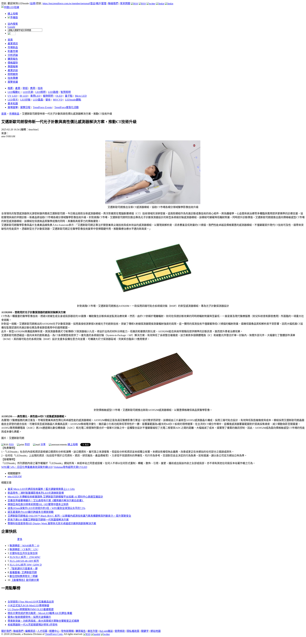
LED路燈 (53, 92)
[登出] (92, 3)
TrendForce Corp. (54, 634)
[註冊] (32, 3)
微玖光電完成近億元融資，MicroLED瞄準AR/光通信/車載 (40, 613)
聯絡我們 (113, 3)
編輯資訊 (30, 631)
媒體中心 (54, 631)
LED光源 (28, 92)
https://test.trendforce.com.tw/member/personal (66, 3)
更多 (19, 539)
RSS (11, 444)
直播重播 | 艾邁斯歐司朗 (23, 572)
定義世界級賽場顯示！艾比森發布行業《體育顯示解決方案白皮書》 (46, 500)
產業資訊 (13, 43)
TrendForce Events (42, 107)
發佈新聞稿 (67, 631)
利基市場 (13, 51)
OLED (58, 96)
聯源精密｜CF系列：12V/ (24, 549)
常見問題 (125, 3)
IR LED (24, 96)
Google (11, 26)
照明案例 (13, 74)
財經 (25, 88)
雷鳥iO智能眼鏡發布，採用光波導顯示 (29, 617)
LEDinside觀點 (73, 99)
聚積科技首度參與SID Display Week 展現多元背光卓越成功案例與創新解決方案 (52, 523)
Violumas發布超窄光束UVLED (70, 467)
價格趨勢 (13, 62)
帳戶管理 (101, 3)
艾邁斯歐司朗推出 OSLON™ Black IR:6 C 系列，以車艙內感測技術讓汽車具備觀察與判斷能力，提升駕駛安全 (69, 515)
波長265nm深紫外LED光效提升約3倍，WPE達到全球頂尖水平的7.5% (46, 508)
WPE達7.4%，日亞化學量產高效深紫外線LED (27, 467)
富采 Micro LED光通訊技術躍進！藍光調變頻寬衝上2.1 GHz (41, 489)
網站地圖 (155, 631)
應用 (32, 88)
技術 (40, 88)
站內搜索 (13, 23)
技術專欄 (13, 78)
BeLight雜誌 (106, 631)
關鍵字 (145, 631)
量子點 (69, 96)
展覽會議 (13, 81)
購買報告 (13, 59)
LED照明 (40, 92)
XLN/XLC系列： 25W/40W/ (25, 557)
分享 (43, 444)
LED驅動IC (14, 92)
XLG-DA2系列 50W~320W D (26, 564)
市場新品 (13, 47)
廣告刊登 (92, 631)
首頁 (10, 39)
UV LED (12, 96)
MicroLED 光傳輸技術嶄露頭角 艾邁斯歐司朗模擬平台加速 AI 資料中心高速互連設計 (55, 496)
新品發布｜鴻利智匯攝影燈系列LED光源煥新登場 (36, 492)
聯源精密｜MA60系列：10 (24, 545)
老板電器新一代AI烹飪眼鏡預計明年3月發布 (33, 624)
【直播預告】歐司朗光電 (25, 580)
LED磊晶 (38, 99)
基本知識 (13, 103)
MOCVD (58, 99)
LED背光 (13, 99)
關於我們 (6, 631)
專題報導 (13, 66)
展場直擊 (13, 107)
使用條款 (120, 631)
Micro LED (81, 96)
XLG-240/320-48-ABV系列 (24, 561)
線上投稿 (13, 13)
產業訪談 (13, 70)
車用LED (35, 96)
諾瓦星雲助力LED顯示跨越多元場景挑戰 (31, 512)
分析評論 (13, 55)
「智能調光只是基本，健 (24, 568)
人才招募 (42, 631)
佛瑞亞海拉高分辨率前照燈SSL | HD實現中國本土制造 (38, 504)
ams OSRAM (15, 476)
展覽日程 (25, 107)
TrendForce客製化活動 (66, 107)
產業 (17, 88)
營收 (48, 99)
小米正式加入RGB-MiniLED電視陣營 (28, 605)
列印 (27, 444)
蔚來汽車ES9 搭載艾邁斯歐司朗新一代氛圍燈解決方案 (38, 519)
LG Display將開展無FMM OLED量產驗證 (31, 609)
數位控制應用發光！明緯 (24, 576)
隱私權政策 (133, 631)
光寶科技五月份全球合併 (24, 553)
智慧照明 (66, 92)
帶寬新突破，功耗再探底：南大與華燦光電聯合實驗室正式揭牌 (43, 620)
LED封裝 (25, 99)
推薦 (10, 88)
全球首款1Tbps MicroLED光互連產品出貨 (31, 601)
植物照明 (48, 96)
